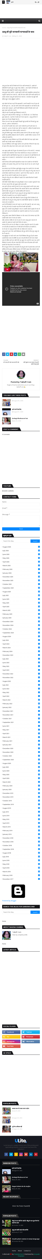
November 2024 (21, 625)
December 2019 (21, 793)
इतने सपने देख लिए (16, 409)
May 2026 (21, 558)
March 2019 (21, 827)
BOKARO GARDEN (8, 491)
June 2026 (21, 554)
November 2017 (21, 879)
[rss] (11, 1037)
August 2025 (21, 592)
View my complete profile (19, 935)
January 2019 (21, 834)
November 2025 (21, 580)
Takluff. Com (7, 36)
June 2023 (21, 663)
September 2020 (21, 760)
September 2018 (21, 849)
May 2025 (21, 603)
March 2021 (21, 737)
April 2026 (21, 562)
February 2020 (21, 786)
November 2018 (21, 842)
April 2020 (21, 778)
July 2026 (21, 551)
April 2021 (21, 733)
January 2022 (21, 707)
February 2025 (21, 614)
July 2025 (21, 595)
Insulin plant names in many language (26, 1239)
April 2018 (21, 868)
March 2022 (21, 700)
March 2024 (21, 648)
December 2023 (21, 655)
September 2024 (21, 633)
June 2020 (21, 771)
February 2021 (21, 741)
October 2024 (21, 629)
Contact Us (27, 1251)
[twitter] (31, 1032)
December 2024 (21, 621)
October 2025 (21, 584)
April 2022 (21, 696)
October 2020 (21, 756)
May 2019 (21, 819)
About (20, 1251)
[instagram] (11, 1041)
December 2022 (21, 674)
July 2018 (21, 857)
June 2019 (21, 816)
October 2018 (21, 845)
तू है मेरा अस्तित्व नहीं (17, 1127)
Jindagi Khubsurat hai (20, 418)
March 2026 (21, 565)
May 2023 (21, 666)
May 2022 (21, 692)
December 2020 (21, 748)
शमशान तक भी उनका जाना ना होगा (20, 1108)
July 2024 (21, 640)
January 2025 (21, 618)
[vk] (31, 1041)
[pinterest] (31, 1037)
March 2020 (21, 782)
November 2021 (21, 715)
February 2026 (21, 569)
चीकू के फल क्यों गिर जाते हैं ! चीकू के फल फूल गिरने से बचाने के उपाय (25, 1222)
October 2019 (21, 801)
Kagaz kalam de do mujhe (21, 1186)
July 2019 (21, 812)
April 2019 (21, 823)
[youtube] (11, 1046)
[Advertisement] (21, 14)
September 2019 (21, 804)
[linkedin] (31, 1154)
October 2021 (21, 719)
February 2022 (21, 704)
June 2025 (21, 599)
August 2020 (21, 763)
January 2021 (21, 745)
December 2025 (21, 577)
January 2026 (21, 573)
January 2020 (21, 789)
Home (4, 28)
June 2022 (21, 689)
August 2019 (21, 808)
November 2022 (21, 677)
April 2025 (21, 607)
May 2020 (21, 774)
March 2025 (21, 610)
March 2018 (21, 872)
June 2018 (21, 860)
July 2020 (21, 767)
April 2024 (21, 644)
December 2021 (21, 711)
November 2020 (21, 752)
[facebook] (11, 1032)
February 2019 (21, 830)
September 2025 (21, 588)
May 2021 (21, 730)
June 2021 (21, 726)
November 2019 (21, 797)
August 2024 (21, 636)
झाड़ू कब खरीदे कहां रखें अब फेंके (20, 1230)
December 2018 (21, 838)
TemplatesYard (18, 1254)
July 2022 (21, 685)
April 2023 (21, 670)
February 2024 (21, 651)
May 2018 (21, 864)
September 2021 (21, 722)
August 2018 (21, 853)
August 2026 (21, 547)
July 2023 (21, 659)
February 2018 (21, 875)
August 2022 (21, 681)
